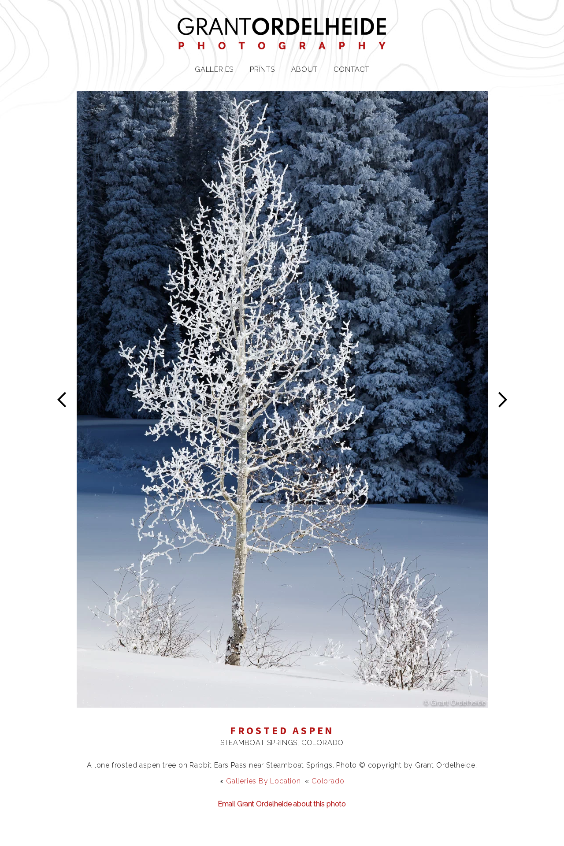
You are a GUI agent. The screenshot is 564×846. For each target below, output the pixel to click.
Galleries (214, 69)
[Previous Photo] (66, 421)
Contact (351, 69)
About (304, 69)
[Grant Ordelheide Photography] (282, 44)
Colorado (328, 781)
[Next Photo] (282, 702)
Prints (262, 69)
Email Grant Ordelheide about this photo (282, 804)
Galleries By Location (263, 781)
